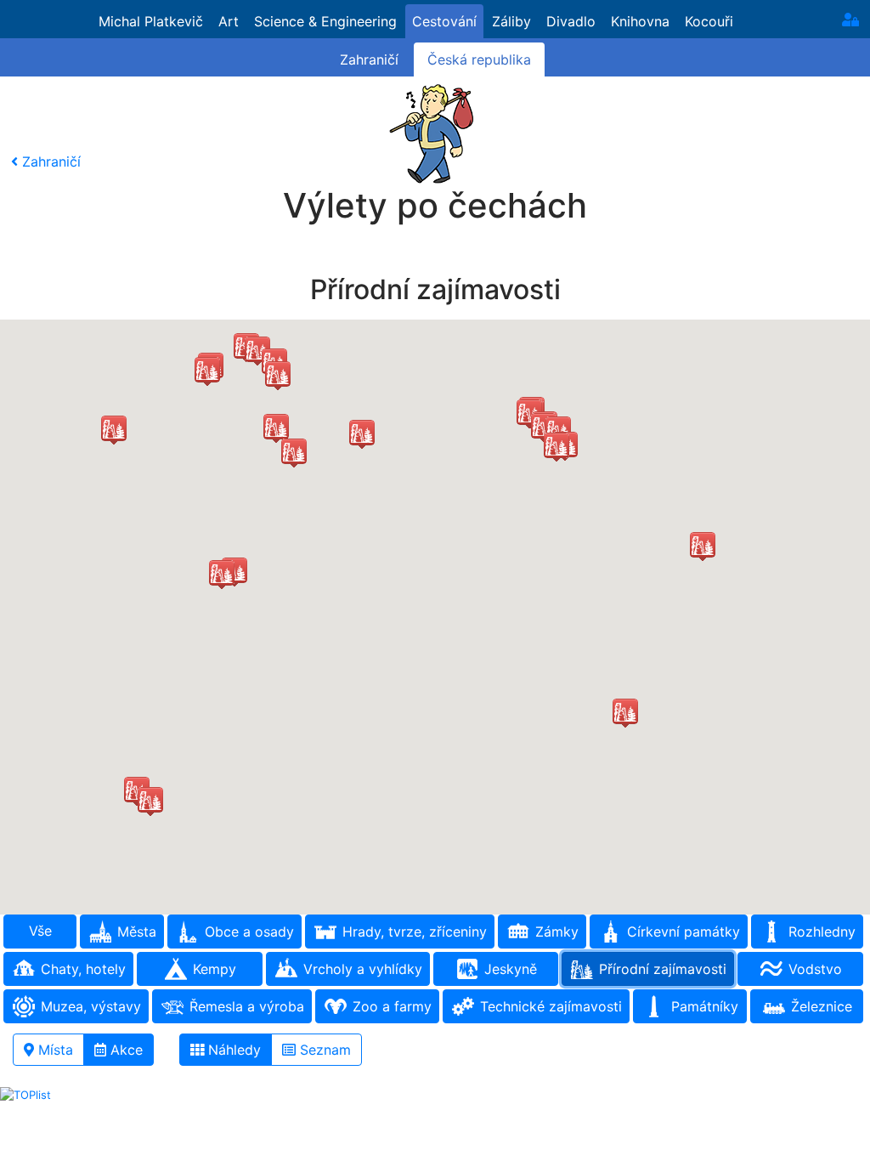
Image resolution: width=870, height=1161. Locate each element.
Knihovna (640, 21)
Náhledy (232, 1049)
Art (228, 21)
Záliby (511, 21)
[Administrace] (850, 19)
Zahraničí (369, 59)
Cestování (444, 21)
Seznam (323, 1049)
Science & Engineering (325, 21)
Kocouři (709, 21)
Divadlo (571, 21)
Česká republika (479, 59)
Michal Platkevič (151, 21)
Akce (124, 1049)
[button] (556, 447)
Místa (53, 1049)
